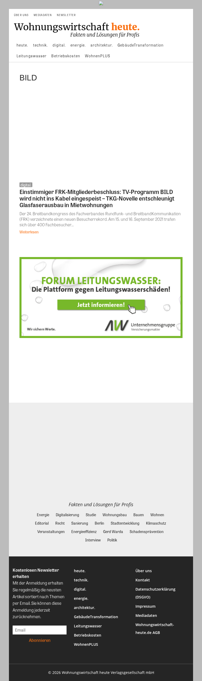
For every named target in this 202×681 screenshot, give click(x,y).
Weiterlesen (29, 232)
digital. (26, 184)
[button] (187, 15)
